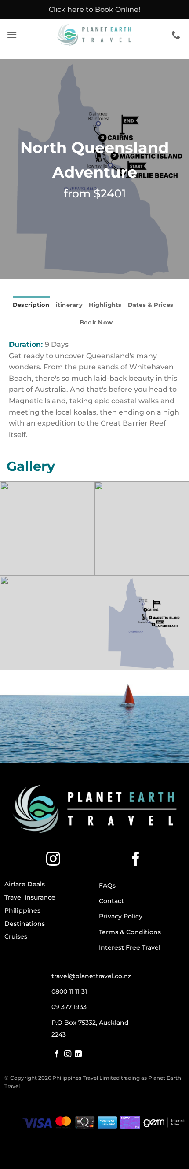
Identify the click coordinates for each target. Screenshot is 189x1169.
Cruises (15, 936)
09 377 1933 (69, 1006)
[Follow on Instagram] (53, 860)
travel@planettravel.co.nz (91, 976)
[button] (12, 34)
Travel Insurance (29, 897)
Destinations (24, 923)
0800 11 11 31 (69, 991)
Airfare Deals (24, 884)
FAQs (107, 885)
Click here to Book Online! (94, 9)
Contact (111, 900)
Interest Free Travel (129, 947)
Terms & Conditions (130, 932)
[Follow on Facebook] (136, 860)
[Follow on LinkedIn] (78, 1054)
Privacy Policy (120, 916)
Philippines (22, 910)
